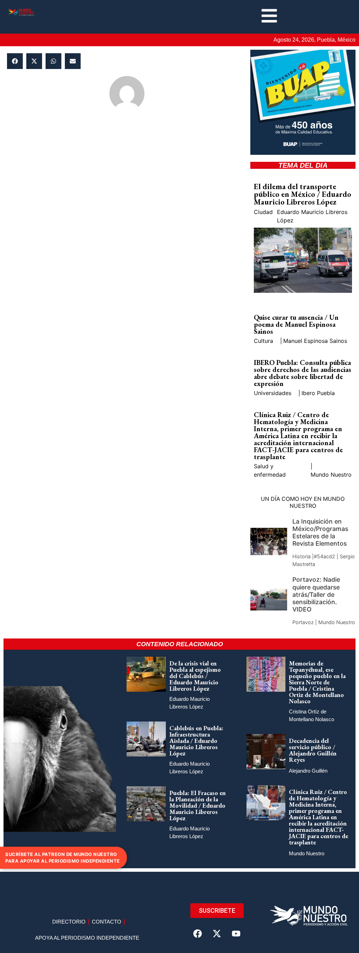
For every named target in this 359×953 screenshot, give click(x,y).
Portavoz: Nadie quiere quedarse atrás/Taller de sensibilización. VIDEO (316, 594)
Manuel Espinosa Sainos (315, 340)
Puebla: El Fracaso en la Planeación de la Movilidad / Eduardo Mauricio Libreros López (197, 805)
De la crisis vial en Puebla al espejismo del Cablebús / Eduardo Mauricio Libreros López (195, 675)
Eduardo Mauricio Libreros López (312, 216)
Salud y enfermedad (270, 470)
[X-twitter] (217, 933)
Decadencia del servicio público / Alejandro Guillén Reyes (313, 750)
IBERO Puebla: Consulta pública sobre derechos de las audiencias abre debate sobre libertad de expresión (302, 373)
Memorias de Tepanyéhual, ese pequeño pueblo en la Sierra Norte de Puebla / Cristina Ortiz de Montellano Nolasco (317, 682)
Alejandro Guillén (308, 771)
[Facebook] (197, 933)
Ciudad (263, 211)
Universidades (272, 392)
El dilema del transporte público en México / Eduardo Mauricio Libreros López (302, 194)
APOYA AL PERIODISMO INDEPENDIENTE (87, 938)
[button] (15, 61)
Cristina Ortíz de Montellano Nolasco (311, 716)
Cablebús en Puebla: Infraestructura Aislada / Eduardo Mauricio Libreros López (196, 740)
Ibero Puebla (318, 392)
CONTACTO (106, 922)
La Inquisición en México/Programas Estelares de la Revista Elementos (320, 532)
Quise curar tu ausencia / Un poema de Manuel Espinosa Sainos (296, 324)
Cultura (263, 340)
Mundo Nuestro (331, 474)
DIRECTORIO (69, 922)
